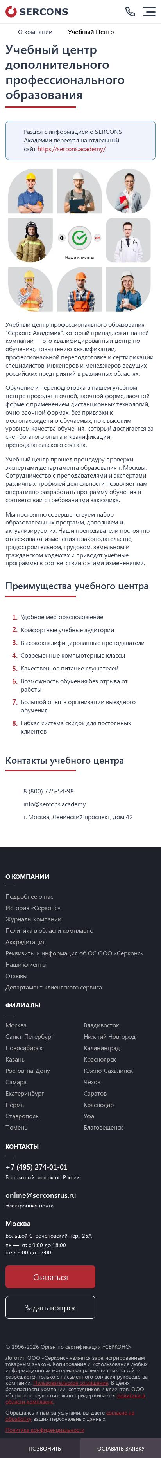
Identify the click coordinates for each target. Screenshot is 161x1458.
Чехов (92, 1082)
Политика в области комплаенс (49, 930)
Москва (16, 1025)
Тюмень (16, 1127)
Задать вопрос (51, 1307)
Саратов (95, 1093)
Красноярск (100, 1059)
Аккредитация (25, 941)
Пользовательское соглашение (70, 1382)
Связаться (50, 1276)
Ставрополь (22, 1116)
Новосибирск (24, 1047)
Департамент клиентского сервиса (53, 987)
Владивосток (101, 1025)
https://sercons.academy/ (72, 148)
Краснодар (99, 1104)
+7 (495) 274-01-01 (36, 1166)
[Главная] (8, 31)
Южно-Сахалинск (108, 1070)
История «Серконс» (33, 907)
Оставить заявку (121, 1448)
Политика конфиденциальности (44, 1429)
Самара (16, 1082)
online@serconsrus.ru (40, 1195)
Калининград (102, 1047)
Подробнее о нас (29, 896)
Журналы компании (33, 919)
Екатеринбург (24, 1093)
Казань (15, 1059)
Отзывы (16, 975)
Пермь (14, 1104)
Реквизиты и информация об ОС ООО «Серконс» (74, 953)
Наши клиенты (26, 964)
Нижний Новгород (110, 1036)
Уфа (89, 1116)
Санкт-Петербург (29, 1036)
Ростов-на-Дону (27, 1070)
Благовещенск (103, 1127)
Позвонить (45, 1448)
